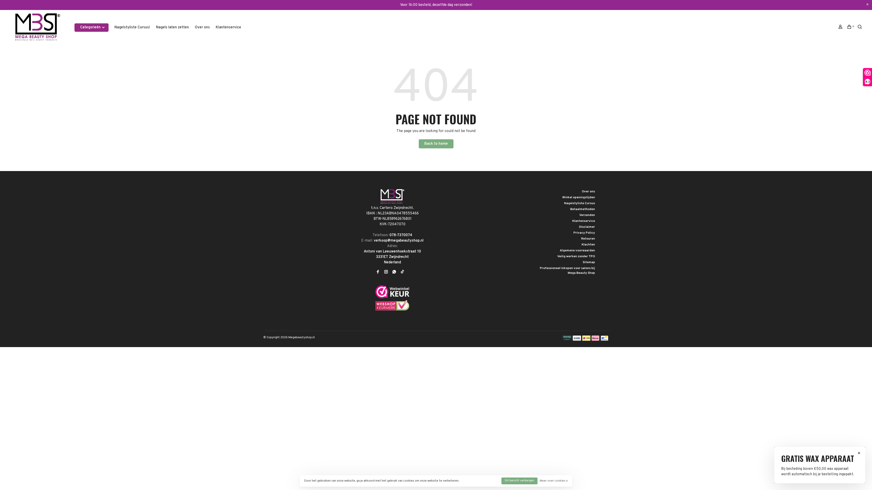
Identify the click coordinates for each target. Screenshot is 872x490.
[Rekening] (841, 28)
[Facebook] (378, 272)
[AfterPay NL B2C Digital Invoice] (567, 340)
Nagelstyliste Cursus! (132, 27)
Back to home (436, 144)
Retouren (588, 239)
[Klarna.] (596, 340)
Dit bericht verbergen (519, 481)
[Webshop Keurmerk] (392, 310)
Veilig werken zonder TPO (576, 256)
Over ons (202, 27)
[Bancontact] (604, 340)
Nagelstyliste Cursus (579, 203)
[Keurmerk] (392, 297)
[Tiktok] (402, 272)
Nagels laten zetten (172, 27)
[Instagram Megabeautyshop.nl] (386, 272)
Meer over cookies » (554, 481)
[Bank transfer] (577, 340)
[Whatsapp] (394, 272)
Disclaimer (587, 227)
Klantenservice (228, 27)
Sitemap (589, 262)
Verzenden (587, 215)
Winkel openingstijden (578, 197)
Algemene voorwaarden (577, 250)
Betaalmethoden (582, 209)
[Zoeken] (860, 28)
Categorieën (91, 27)
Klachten (588, 245)
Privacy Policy (584, 233)
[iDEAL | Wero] (586, 340)
